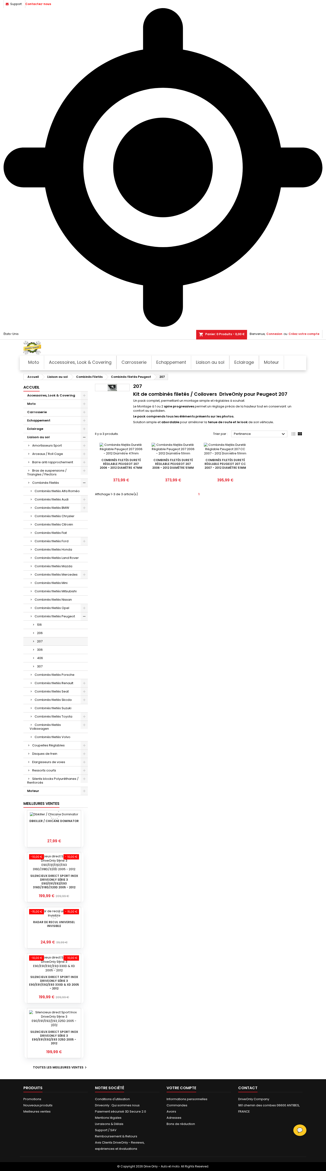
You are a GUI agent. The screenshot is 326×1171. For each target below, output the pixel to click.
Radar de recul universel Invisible (54, 924)
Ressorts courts (44, 770)
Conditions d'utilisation (112, 1099)
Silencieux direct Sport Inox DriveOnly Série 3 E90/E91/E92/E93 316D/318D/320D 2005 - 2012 (54, 881)
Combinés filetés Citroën (54, 524)
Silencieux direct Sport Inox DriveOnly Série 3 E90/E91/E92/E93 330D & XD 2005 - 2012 (54, 982)
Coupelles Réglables (48, 745)
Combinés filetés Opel (52, 608)
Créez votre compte (304, 334)
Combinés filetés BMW (52, 507)
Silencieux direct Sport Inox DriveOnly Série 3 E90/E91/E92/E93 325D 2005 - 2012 (54, 1037)
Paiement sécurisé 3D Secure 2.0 (120, 1111)
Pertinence (260, 434)
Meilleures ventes (37, 1111)
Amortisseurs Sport (47, 445)
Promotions (32, 1099)
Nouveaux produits (38, 1105)
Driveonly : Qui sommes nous (117, 1105)
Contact (248, 1088)
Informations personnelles (187, 1099)
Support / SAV (105, 1130)
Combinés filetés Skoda (53, 699)
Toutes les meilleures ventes (60, 1067)
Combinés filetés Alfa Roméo (57, 491)
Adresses (174, 1117)
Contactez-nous (38, 4)
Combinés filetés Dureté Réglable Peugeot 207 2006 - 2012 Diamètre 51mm (173, 464)
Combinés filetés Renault (54, 683)
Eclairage (35, 429)
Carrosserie (37, 412)
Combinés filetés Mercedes (56, 574)
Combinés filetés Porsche (54, 674)
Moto (31, 403)
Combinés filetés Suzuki (53, 708)
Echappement (38, 420)
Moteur (33, 791)
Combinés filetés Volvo (52, 737)
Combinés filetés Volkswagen (45, 727)
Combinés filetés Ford (51, 541)
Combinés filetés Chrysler (54, 516)
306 (40, 649)
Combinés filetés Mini (51, 583)
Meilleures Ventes (41, 803)
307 (39, 666)
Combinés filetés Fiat (51, 533)
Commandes (177, 1105)
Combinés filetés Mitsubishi (56, 591)
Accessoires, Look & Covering (51, 395)
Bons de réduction (181, 1124)
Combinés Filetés (45, 482)
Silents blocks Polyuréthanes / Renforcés (53, 780)
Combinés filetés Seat (52, 691)
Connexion (274, 334)
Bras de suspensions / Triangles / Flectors (47, 472)
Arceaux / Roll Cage (47, 454)
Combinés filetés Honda (53, 549)
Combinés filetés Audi (51, 499)
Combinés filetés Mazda (53, 566)
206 (40, 633)
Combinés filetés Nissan (53, 599)
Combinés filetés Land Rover (57, 558)
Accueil (31, 387)
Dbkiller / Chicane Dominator (54, 821)
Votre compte (181, 1088)
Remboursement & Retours (116, 1136)
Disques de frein (44, 753)
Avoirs (171, 1111)
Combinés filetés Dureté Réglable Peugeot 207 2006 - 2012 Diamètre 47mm (121, 464)
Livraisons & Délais (109, 1124)
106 (39, 624)
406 (40, 658)
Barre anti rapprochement (52, 462)
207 (39, 641)
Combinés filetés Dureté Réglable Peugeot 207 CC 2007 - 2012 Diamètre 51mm (225, 464)
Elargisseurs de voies (48, 762)
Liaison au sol (38, 437)
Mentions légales (108, 1117)
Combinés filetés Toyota (53, 716)
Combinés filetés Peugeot (55, 616)
